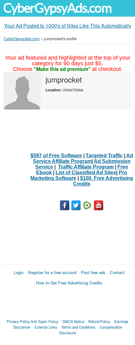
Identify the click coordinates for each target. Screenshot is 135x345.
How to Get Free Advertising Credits (69, 283)
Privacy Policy (18, 321)
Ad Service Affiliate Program (83, 158)
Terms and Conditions (78, 327)
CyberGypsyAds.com (57, 8)
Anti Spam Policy (44, 321)
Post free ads (93, 272)
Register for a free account (52, 272)
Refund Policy (99, 321)
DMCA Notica (73, 321)
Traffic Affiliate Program (86, 167)
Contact (117, 272)
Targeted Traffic (104, 155)
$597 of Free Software (56, 155)
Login (19, 272)
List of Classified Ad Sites (86, 172)
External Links (46, 327)
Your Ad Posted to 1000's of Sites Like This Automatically (67, 25)
